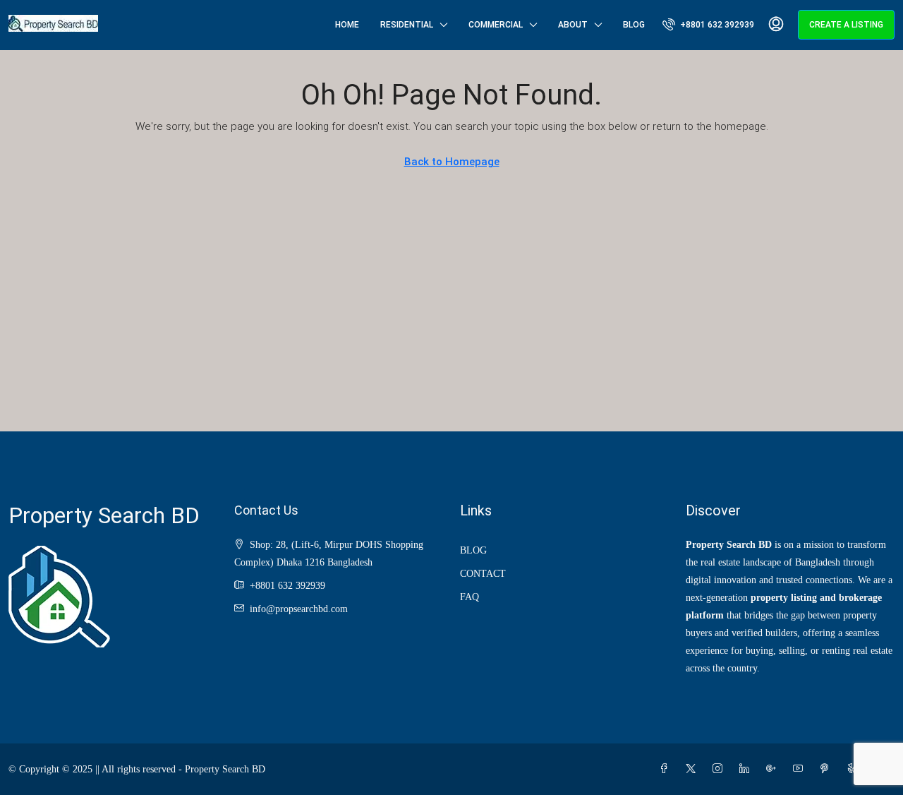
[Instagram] (720, 769)
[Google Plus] (774, 769)
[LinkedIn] (747, 769)
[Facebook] (666, 769)
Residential (406, 25)
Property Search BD (104, 515)
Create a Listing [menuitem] (846, 25)
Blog (634, 25)
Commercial (495, 25)
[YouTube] (800, 769)
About (573, 25)
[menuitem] (708, 25)
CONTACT (483, 573)
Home (347, 25)
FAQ (469, 597)
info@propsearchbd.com (299, 609)
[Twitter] (693, 769)
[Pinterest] (827, 769)
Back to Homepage (451, 161)
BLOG (473, 550)
